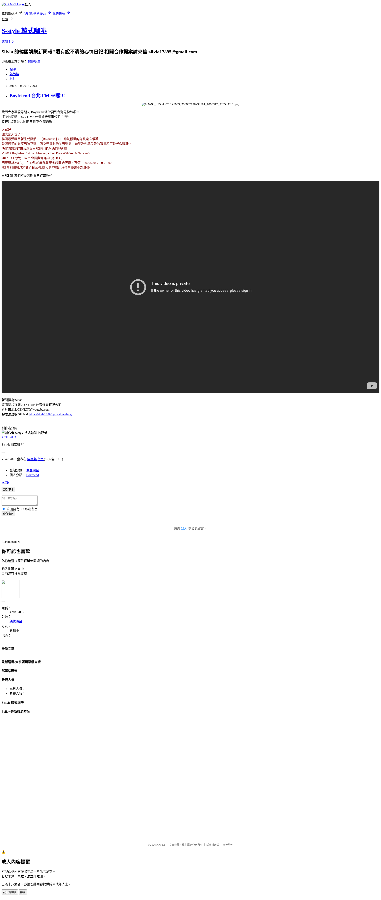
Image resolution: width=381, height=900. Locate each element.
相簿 (13, 69)
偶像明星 (34, 61)
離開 (22, 892)
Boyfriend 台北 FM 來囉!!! (37, 95)
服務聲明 (228, 844)
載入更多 (8, 489)
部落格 (14, 74)
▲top (5, 482)
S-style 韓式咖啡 (24, 30)
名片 (13, 79)
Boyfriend (32, 475)
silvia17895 (9, 436)
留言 (41, 459)
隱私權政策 (212, 844)
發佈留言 (8, 513)
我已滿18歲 (9, 892)
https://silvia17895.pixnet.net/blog (50, 414)
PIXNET (160, 844)
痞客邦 (32, 459)
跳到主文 (8, 41)
